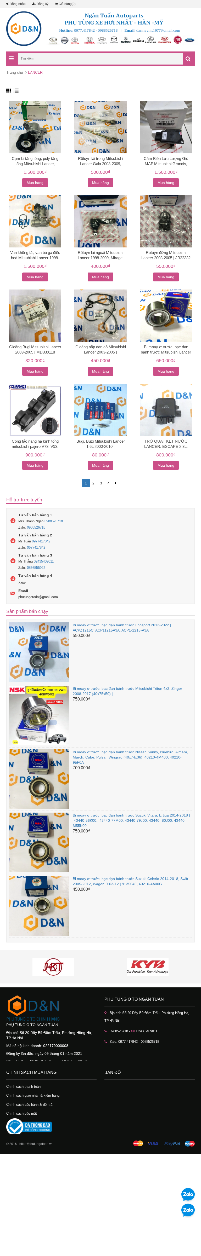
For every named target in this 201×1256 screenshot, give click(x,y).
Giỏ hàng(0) (67, 4)
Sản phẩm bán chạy (27, 611)
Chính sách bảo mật (21, 1113)
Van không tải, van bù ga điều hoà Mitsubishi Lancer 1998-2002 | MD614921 (35, 257)
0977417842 (41, 541)
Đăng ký (42, 4)
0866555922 (36, 568)
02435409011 (44, 561)
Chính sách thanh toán (23, 1087)
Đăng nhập (17, 4)
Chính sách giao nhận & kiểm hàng (32, 1095)
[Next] (115, 483)
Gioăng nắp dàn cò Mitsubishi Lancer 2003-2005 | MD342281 (100, 352)
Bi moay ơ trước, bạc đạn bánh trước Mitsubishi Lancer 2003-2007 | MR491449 (166, 352)
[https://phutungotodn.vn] (51, 1008)
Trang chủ (14, 72)
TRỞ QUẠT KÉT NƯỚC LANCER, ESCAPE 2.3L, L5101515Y (166, 446)
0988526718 (53, 521)
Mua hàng (35, 183)
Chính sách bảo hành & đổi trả (29, 1105)
